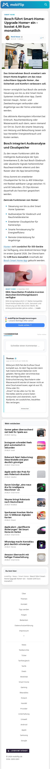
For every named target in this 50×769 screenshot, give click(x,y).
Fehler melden (41, 334)
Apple (24, 730)
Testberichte (24, 650)
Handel (24, 703)
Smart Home (24, 682)
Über (24, 593)
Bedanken (24, 620)
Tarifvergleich (23, 661)
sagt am (17, 361)
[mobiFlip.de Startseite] (14, 5)
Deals (24, 671)
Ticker (23, 655)
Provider (23, 708)
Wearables (24, 692)
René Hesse (15, 37)
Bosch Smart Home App (15, 260)
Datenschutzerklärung (24, 625)
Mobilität (24, 677)
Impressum (24, 631)
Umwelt (24, 719)
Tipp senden (24, 609)
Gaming (24, 687)
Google (24, 740)
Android (24, 724)
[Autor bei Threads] (22, 37)
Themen (24, 599)
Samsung (24, 735)
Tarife (24, 666)
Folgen (24, 615)
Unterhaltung (23, 714)
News (24, 645)
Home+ (7, 246)
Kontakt (24, 604)
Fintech (24, 698)
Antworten (25, 409)
